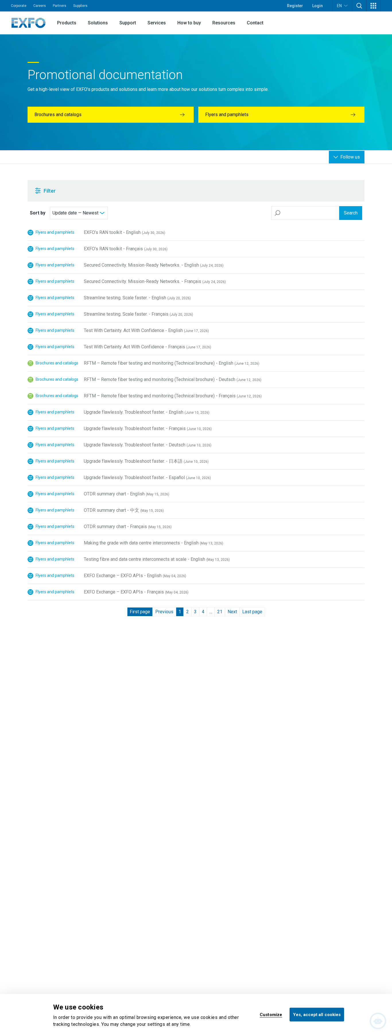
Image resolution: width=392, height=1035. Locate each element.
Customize (271, 1014)
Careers (39, 6)
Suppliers (80, 6)
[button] (359, 5)
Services (157, 23)
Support (127, 23)
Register (295, 5)
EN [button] (339, 5)
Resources (223, 23)
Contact (255, 23)
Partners (59, 6)
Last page (252, 611)
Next (232, 611)
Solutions (98, 23)
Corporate (18, 6)
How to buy (189, 23)
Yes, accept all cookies (317, 1014)
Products (66, 23)
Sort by (37, 213)
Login (317, 5)
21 (219, 611)
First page (140, 611)
